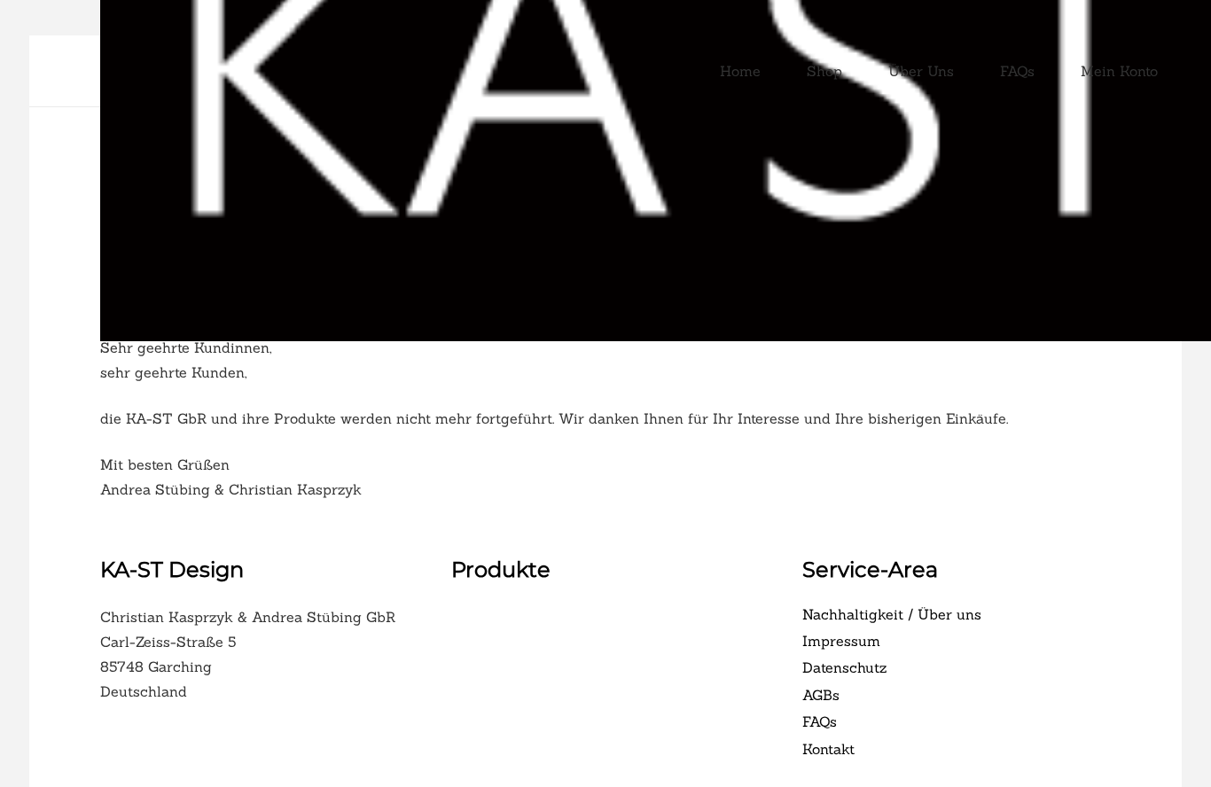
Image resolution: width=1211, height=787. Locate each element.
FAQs (819, 721)
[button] (1167, 70)
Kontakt (828, 749)
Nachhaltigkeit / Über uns (891, 614)
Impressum (841, 641)
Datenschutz (844, 667)
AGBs (821, 695)
